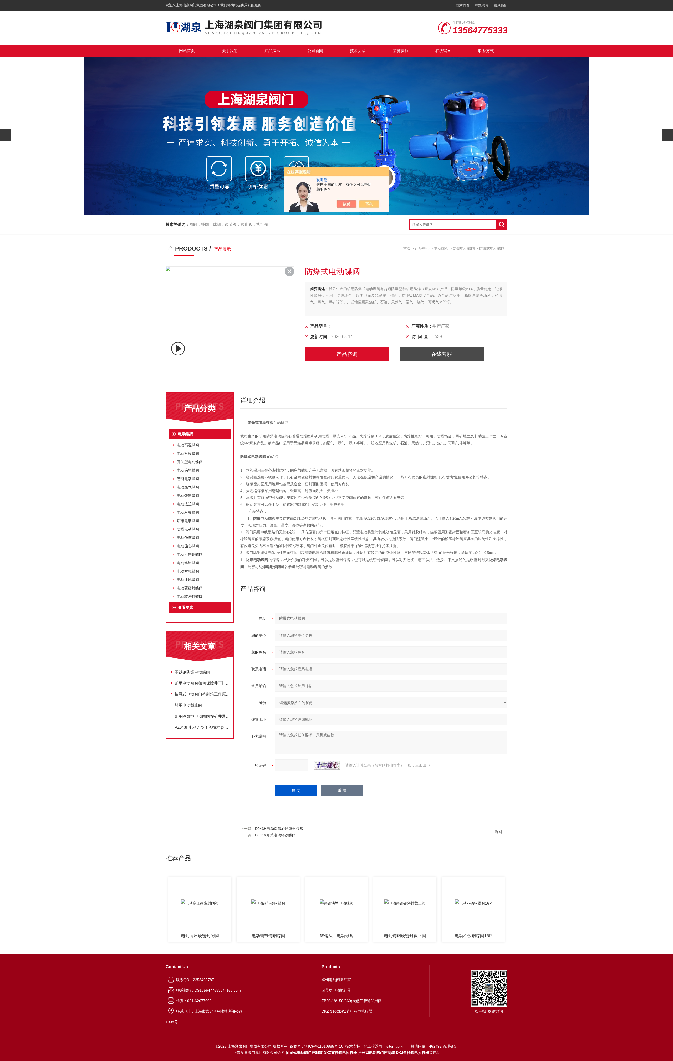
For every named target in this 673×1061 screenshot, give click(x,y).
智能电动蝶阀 (188, 479)
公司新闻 (315, 50)
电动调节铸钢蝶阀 (200, 936)
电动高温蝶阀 (188, 445)
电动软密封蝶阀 (190, 596)
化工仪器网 (373, 1046)
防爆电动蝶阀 (464, 248)
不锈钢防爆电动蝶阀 (192, 672)
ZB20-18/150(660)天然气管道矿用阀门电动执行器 (354, 1001)
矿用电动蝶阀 (188, 521)
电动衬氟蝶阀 (188, 571)
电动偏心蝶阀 (188, 546)
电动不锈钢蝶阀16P (405, 936)
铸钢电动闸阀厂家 (336, 980)
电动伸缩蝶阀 (188, 537)
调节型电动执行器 (336, 990)
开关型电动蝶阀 (190, 462)
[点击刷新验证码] (327, 765)
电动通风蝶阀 (188, 580)
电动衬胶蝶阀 (188, 453)
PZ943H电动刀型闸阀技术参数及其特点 (202, 727)
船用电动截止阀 (188, 705)
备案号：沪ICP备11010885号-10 (316, 1046)
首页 (407, 248)
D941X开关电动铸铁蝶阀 (275, 835)
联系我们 (500, 5)
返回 (498, 832)
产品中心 (422, 248)
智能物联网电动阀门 (473, 936)
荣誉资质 (401, 50)
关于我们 (230, 50)
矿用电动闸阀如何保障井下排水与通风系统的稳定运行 (202, 683)
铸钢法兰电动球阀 (268, 936)
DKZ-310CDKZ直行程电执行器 (347, 1011)
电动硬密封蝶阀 (190, 588)
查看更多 (186, 607)
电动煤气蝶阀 (188, 487)
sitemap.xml (396, 1046)
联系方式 (486, 50)
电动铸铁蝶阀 (188, 495)
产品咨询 (347, 354)
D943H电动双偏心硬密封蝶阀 (279, 829)
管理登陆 (450, 1046)
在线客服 (441, 354)
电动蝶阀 (441, 248)
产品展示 (272, 50)
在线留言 (481, 5)
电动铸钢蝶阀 (188, 563)
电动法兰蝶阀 (188, 504)
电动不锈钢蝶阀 (190, 554)
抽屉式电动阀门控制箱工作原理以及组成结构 (202, 694)
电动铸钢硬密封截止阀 (337, 936)
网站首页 (463, 5)
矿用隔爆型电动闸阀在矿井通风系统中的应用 (202, 716)
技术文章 (358, 50)
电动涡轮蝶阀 (188, 470)
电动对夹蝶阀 (188, 512)
